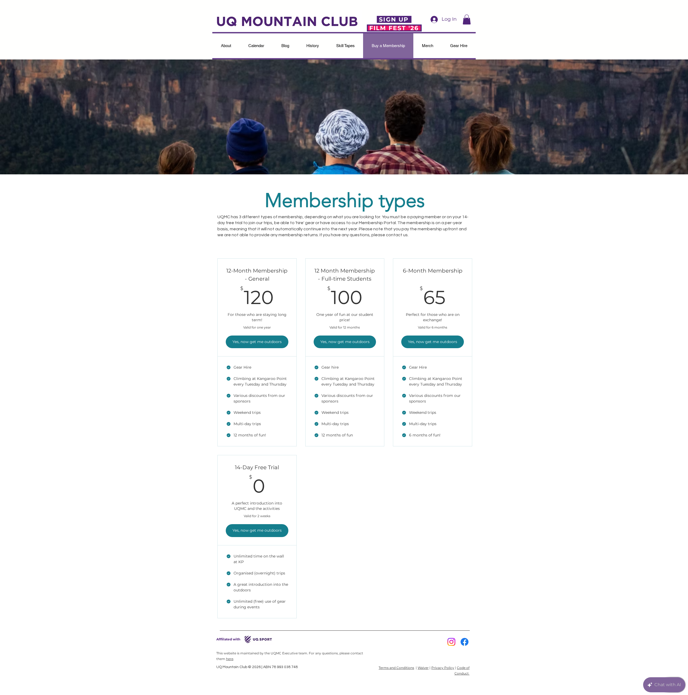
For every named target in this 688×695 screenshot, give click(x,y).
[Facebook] (464, 642)
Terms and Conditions (396, 668)
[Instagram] (451, 642)
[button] (467, 19)
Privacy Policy (442, 668)
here (229, 659)
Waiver (423, 668)
